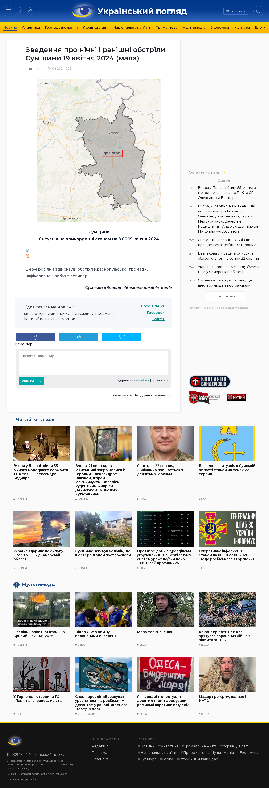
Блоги (260, 27)
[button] (8, 11)
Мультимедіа (194, 27)
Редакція (100, 746)
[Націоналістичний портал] (206, 397)
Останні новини (204, 172)
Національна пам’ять (131, 27)
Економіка (219, 27)
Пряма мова (166, 27)
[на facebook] (20, 11)
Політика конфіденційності (23, 779)
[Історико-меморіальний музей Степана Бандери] (244, 397)
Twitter (158, 319)
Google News (153, 306)
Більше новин (225, 296)
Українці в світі (95, 27)
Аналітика (31, 27)
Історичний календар (198, 759)
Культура (242, 27)
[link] (128, 287)
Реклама (99, 753)
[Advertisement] (225, 340)
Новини (10, 27)
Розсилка (100, 759)
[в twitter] (29, 11)
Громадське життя (61, 27)
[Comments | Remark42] (93, 374)
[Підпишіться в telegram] (78, 337)
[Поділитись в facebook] (35, 337)
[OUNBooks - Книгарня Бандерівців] (225, 381)
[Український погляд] (15, 741)
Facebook (156, 313)
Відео (81, 644)
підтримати (238, 11)
